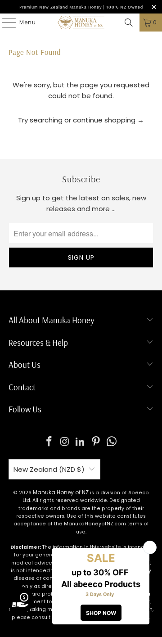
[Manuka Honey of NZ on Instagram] (65, 442)
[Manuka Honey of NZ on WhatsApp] (112, 442)
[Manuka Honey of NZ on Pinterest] (96, 442)
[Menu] (4, 23)
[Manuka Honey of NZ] (81, 23)
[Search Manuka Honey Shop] (128, 23)
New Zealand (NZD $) (49, 469)
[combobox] (81, 142)
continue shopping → (108, 120)
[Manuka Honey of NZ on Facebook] (49, 442)
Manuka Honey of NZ (61, 492)
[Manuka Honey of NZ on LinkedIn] (80, 442)
